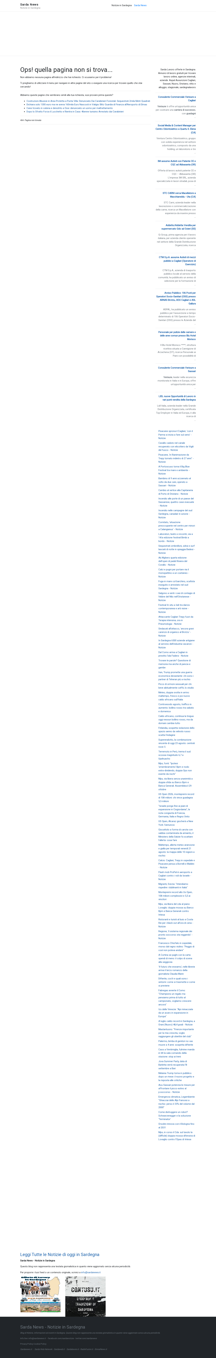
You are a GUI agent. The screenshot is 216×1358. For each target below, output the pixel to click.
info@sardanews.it (91, 1272)
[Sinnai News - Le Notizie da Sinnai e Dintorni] (40, 1307)
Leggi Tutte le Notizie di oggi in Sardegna (59, 1254)
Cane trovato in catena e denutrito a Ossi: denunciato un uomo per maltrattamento (70, 108)
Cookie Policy (40, 1344)
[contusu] (85, 1296)
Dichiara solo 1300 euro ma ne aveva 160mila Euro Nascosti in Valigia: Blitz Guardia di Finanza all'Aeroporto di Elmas (87, 104)
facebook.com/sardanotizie (61, 1338)
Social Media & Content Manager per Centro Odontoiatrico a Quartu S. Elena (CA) (176, 129)
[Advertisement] (108, 34)
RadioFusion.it (86, 1349)
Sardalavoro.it (73, 1349)
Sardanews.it (26, 1349)
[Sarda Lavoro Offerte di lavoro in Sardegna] (40, 1286)
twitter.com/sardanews (86, 1338)
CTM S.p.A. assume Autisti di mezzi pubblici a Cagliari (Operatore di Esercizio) (177, 261)
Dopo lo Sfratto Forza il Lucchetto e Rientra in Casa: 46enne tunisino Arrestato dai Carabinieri (75, 111)
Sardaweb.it (59, 1349)
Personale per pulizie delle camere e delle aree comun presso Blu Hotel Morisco (177, 336)
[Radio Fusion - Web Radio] (40, 1299)
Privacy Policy (26, 1344)
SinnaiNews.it (101, 1349)
